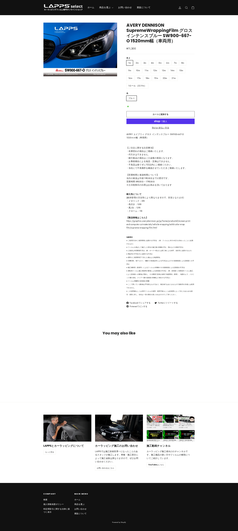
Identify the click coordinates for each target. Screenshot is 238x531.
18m (147, 78)
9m (129, 70)
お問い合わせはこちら (105, 468)
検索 (45, 499)
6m (167, 62)
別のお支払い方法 (160, 127)
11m (146, 70)
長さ (128, 58)
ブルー (131, 98)
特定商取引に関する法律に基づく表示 (56, 510)
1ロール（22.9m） (137, 85)
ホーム (91, 7)
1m (129, 62)
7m (175, 62)
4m (152, 62)
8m (182, 62)
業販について (144, 7)
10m (138, 70)
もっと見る (49, 452)
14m (172, 70)
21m (174, 78)
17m (139, 78)
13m (164, 70)
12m (155, 70)
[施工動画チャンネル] (171, 428)
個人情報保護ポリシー (53, 504)
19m (156, 78)
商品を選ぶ (105, 7)
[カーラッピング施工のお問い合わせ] (119, 428)
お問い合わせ (125, 7)
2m (137, 62)
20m (165, 78)
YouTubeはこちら (156, 464)
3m (144, 62)
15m (181, 70)
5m (160, 62)
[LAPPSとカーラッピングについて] (67, 428)
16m (130, 78)
